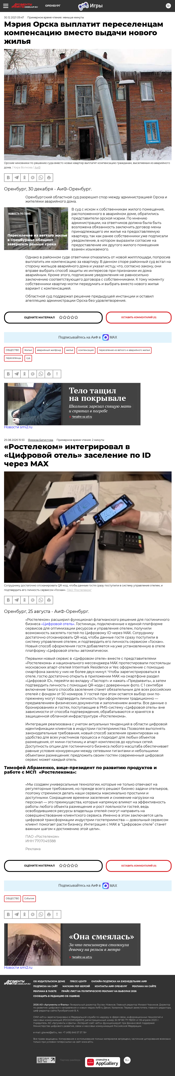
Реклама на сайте (144, 986)
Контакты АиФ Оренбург (111, 986)
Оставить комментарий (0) (138, 317)
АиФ (38, 167)
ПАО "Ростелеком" (79, 590)
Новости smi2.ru (18, 427)
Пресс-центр (78, 981)
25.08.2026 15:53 (14, 440)
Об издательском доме (49, 981)
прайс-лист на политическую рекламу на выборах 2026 (98, 991)
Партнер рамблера (70, 1060)
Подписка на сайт (45, 986)
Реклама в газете (45, 991)
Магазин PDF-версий (76, 986)
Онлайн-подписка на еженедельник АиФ (119, 981)
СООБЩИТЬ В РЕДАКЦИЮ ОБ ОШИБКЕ (56, 996)
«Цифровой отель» (57, 624)
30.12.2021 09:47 (14, 17)
